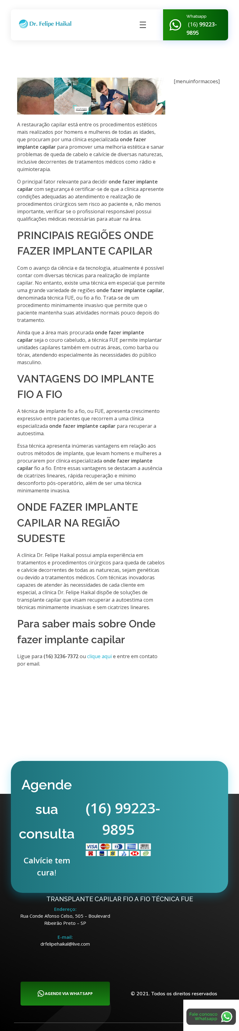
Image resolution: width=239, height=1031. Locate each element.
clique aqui (99, 656)
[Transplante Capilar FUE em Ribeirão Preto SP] (47, 24)
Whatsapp (196, 16)
